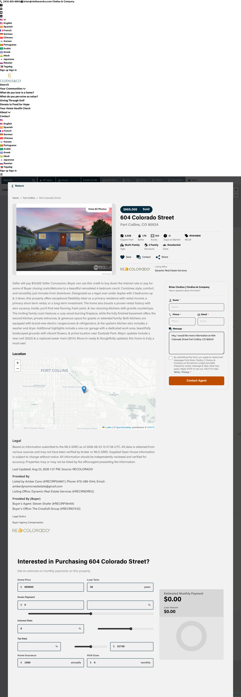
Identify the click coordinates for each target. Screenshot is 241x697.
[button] (84, 390)
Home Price (24, 580)
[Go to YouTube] (1, 12)
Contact (5, 116)
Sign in (13, 70)
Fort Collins (29, 198)
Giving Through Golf (12, 100)
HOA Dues (93, 655)
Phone (177, 314)
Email (205, 314)
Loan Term (93, 580)
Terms (177, 372)
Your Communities (11, 89)
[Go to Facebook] (1, 5)
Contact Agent (197, 380)
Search (4, 85)
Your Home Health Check (15, 108)
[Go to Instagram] (1, 9)
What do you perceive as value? (19, 97)
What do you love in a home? (17, 93)
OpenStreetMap (123, 427)
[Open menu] (1, 174)
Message (177, 329)
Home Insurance (27, 655)
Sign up (4, 70)
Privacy (185, 372)
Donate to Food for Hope (15, 104)
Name (177, 300)
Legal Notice (19, 516)
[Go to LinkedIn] (1, 16)
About (3, 112)
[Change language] (3, 20)
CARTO (151, 427)
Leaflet (108, 427)
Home (15, 198)
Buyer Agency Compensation (27, 522)
